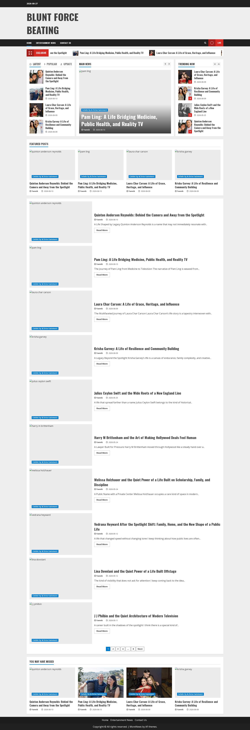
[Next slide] (169, 64)
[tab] (35, 64)
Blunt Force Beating (52, 23)
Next (140, 649)
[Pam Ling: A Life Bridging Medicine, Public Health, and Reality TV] (125, 101)
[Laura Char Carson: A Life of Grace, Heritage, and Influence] (149, 165)
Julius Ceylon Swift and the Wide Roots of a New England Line (185, 93)
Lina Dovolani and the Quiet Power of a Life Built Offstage (61, 578)
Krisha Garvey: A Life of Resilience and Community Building (185, 77)
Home (29, 42)
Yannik (86, 130)
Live (219, 42)
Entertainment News (46, 42)
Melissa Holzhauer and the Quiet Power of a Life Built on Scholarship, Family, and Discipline (61, 489)
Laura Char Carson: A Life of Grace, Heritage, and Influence (168, 53)
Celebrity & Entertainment (94, 110)
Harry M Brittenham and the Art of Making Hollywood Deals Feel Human (61, 445)
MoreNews (136, 726)
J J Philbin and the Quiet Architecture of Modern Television (61, 623)
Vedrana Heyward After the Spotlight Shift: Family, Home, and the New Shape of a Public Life (61, 534)
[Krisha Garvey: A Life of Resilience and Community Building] (197, 165)
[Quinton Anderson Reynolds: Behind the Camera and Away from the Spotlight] (52, 165)
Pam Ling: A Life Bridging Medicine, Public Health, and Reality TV (94, 53)
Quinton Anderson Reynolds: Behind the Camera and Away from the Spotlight (185, 110)
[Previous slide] (165, 64)
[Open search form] (205, 43)
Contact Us (65, 42)
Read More (103, 231)
